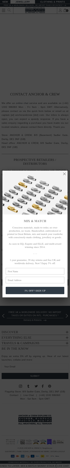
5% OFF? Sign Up (35, 290)
